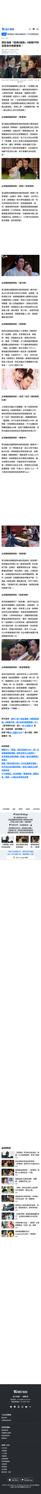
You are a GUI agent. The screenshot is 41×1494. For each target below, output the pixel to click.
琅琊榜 (21, 809)
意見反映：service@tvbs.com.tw (20, 1399)
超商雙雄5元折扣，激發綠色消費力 (20, 828)
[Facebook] (11, 1407)
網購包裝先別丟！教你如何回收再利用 (20, 832)
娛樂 (7, 38)
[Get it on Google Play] (27, 1480)
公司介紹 (4, 1448)
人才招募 (4, 1453)
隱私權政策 (5, 1430)
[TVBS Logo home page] (8, 29)
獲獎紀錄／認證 (6, 1472)
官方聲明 (4, 1469)
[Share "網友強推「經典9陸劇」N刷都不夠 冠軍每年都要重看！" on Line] (34, 29)
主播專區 (4, 1456)
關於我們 (4, 1418)
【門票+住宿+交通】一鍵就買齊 (20, 822)
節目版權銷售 (6, 1461)
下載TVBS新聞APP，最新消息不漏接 (20, 851)
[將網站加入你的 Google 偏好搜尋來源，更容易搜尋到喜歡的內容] (20, 857)
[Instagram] (22, 1407)
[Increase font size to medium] (30, 29)
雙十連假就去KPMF (20, 817)
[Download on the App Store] (14, 1480)
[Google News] (30, 1407)
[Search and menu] (37, 29)
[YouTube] (26, 1407)
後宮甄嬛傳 (6, 809)
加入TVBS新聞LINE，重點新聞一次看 (20, 854)
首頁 (3, 38)
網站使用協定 (6, 1435)
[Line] (15, 1407)
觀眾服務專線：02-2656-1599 (20, 1402)
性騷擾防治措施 (6, 1433)
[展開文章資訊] (37, 51)
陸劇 (14, 809)
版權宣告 (4, 1438)
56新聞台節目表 (6, 1420)
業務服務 (4, 1467)
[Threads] (18, 1407)
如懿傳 (28, 809)
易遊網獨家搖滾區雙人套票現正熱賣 (20, 820)
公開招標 (4, 1464)
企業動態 (4, 1451)
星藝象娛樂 (5, 1459)
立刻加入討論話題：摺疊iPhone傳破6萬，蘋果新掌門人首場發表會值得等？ (23, 34)
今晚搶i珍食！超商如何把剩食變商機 (20, 830)
